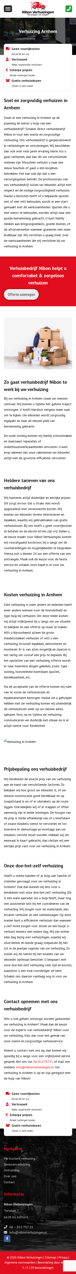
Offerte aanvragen (21, 294)
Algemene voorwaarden (19, 1262)
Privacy (63, 1257)
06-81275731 (43, 1061)
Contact (9, 1182)
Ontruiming (11, 1170)
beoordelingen (42, 1268)
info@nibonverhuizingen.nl (35, 1067)
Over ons (10, 1176)
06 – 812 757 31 (21, 1227)
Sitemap (50, 1257)
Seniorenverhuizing (17, 1164)
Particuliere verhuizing (19, 1158)
